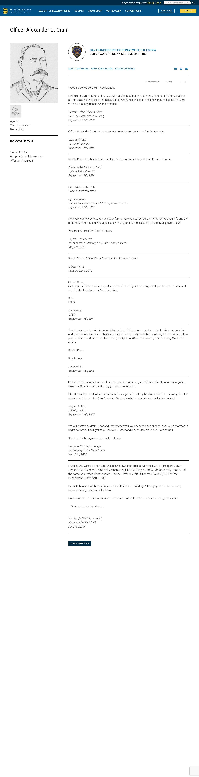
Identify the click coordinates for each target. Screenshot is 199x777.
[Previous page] (180, 82)
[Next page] (185, 82)
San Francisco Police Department (114, 50)
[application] (34, 200)
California (148, 50)
